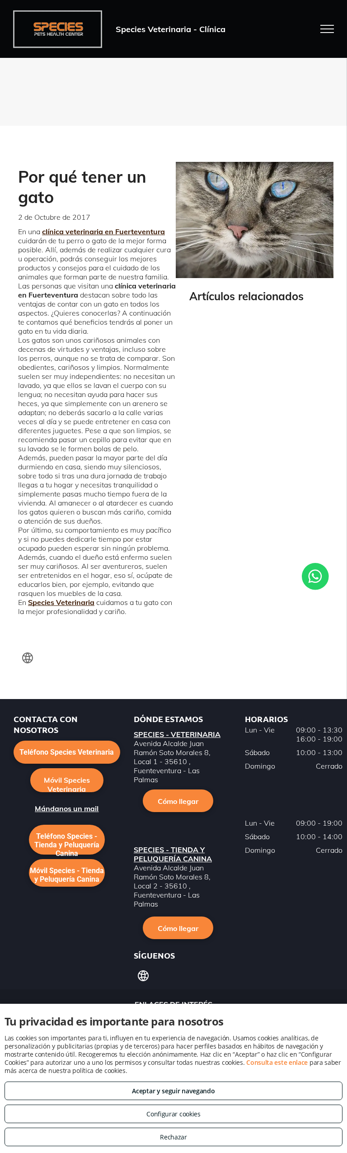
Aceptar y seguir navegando (173, 1091)
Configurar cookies (173, 1114)
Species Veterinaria (61, 602)
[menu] (327, 29)
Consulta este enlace (277, 1062)
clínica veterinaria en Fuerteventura (103, 231)
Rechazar (173, 1137)
